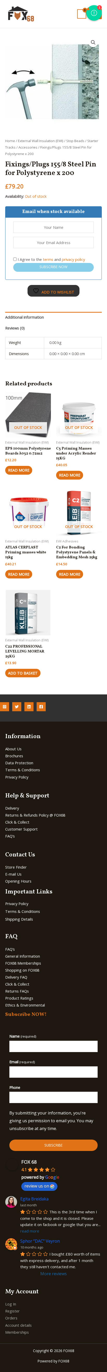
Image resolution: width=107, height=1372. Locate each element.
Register (12, 1311)
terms (48, 259)
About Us (13, 748)
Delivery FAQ (16, 977)
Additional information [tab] (24, 317)
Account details (18, 1325)
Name (22, 1036)
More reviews (53, 1273)
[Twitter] (16, 706)
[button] (93, 42)
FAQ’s (10, 836)
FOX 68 (29, 1162)
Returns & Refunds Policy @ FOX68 (35, 815)
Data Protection (19, 762)
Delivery (12, 808)
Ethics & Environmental (25, 1005)
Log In (10, 1304)
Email (22, 1061)
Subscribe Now (53, 266)
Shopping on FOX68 (22, 970)
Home (10, 140)
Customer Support (21, 829)
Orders (11, 1317)
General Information (22, 956)
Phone (14, 1087)
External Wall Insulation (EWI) (40, 140)
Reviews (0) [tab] (15, 328)
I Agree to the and (51, 259)
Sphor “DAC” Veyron (40, 1241)
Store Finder (16, 867)
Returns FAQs (17, 991)
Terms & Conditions (22, 769)
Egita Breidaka (34, 1199)
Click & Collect (17, 822)
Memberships (17, 1332)
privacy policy (73, 259)
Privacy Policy (16, 777)
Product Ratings (19, 998)
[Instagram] (4, 706)
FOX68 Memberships (23, 963)
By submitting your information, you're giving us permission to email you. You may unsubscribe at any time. (51, 1120)
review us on (36, 1186)
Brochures (14, 755)
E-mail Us (13, 874)
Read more (18, 470)
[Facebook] (41, 706)
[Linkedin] (29, 706)
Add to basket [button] (23, 673)
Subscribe (53, 1145)
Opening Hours (18, 881)
